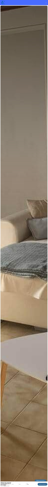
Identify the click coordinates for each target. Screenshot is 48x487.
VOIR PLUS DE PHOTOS (41, 480)
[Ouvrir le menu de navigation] (46, 2)
